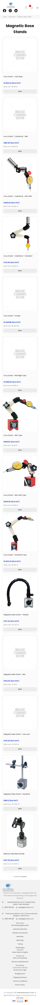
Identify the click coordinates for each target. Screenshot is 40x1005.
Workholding (20, 948)
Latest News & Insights (20, 952)
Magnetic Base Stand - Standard (17, 794)
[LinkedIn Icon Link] (16, 10)
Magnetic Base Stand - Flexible (16, 614)
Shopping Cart (20, 974)
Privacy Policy (20, 985)
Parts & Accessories (20, 958)
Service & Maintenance (20, 962)
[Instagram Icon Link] (10, 10)
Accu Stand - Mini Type (13, 435)
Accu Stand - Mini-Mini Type (15, 495)
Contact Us (20, 956)
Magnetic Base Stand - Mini (14, 674)
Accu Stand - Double (12, 316)
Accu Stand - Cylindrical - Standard (18, 256)
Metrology (12, 17)
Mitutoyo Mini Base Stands (14, 854)
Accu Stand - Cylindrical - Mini (16, 136)
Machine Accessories (20, 933)
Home (4, 17)
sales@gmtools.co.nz (26, 907)
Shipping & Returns (20, 977)
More (20, 91)
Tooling (20, 944)
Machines (20, 936)
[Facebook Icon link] (5, 10)
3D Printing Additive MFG (20, 925)
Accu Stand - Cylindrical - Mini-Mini (18, 196)
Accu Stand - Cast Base (13, 76)
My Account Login (20, 970)
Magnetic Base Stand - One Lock (17, 734)
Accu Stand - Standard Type (15, 555)
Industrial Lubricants (20, 929)
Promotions (20, 965)
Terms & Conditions (20, 981)
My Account (26, 7)
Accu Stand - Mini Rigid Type (15, 375)
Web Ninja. (20, 998)
